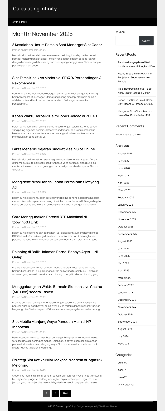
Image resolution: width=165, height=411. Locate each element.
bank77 (122, 370)
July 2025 (123, 248)
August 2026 (125, 153)
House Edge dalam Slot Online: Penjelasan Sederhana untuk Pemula (135, 77)
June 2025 (124, 256)
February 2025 (126, 285)
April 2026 (123, 182)
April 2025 (123, 270)
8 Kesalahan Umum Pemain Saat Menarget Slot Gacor (57, 44)
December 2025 (127, 212)
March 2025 (124, 278)
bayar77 (122, 377)
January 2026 (125, 204)
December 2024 (127, 299)
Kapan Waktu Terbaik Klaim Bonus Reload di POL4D (54, 116)
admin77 (122, 362)
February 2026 (126, 197)
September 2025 (127, 234)
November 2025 (127, 219)
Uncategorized (126, 384)
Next (65, 393)
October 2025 (125, 226)
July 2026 (123, 161)
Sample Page (19, 22)
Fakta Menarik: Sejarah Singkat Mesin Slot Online (53, 149)
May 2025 (123, 263)
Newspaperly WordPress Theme (101, 406)
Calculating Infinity (35, 8)
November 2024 (127, 307)
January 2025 (125, 292)
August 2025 (125, 241)
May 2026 (123, 175)
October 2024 (125, 314)
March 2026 (124, 190)
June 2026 (124, 168)
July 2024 (123, 336)
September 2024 (127, 321)
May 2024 (123, 343)
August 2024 (125, 329)
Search (120, 32)
